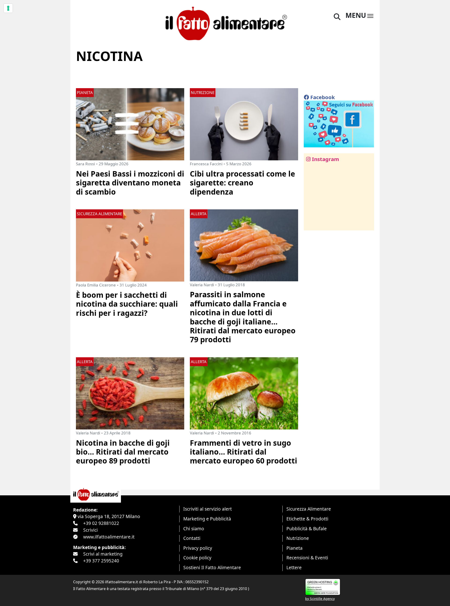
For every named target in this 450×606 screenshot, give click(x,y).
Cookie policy (197, 557)
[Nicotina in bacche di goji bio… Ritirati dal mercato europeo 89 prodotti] (130, 393)
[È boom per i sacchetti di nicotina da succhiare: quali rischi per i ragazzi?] (130, 245)
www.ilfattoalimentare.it (109, 537)
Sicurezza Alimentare (308, 509)
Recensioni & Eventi (307, 557)
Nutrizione (297, 538)
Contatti (191, 538)
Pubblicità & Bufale (306, 528)
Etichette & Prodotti (307, 519)
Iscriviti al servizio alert (207, 509)
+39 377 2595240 (101, 560)
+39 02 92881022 (101, 523)
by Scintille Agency (320, 598)
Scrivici (90, 530)
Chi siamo (193, 528)
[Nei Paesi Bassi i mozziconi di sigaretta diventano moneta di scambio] (130, 123)
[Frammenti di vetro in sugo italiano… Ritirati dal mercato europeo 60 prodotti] (244, 393)
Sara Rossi (85, 163)
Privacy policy (197, 548)
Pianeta (294, 548)
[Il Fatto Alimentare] (225, 23)
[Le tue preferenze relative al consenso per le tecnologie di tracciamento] (8, 8)
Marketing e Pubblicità (207, 519)
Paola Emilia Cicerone (96, 285)
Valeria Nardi (202, 284)
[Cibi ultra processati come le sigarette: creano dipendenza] (244, 123)
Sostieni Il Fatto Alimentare (212, 567)
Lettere (294, 567)
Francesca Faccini (206, 163)
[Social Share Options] (311, 224)
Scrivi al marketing (103, 554)
